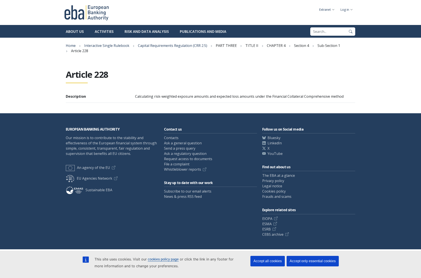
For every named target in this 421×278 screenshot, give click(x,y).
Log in (344, 9)
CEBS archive (273, 234)
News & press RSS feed (183, 196)
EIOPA (267, 218)
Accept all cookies (267, 261)
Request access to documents (188, 158)
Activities (104, 31)
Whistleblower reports (182, 169)
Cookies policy (274, 191)
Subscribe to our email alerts (187, 191)
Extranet (325, 9)
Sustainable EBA (99, 190)
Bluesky (274, 137)
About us (75, 31)
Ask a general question (183, 143)
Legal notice (272, 186)
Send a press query (179, 148)
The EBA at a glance (278, 175)
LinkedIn (275, 143)
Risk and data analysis (147, 31)
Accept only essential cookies (313, 261)
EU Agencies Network (94, 178)
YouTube (275, 153)
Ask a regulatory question (185, 153)
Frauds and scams (276, 196)
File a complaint (176, 164)
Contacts (171, 137)
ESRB (266, 229)
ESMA (267, 223)
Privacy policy (273, 180)
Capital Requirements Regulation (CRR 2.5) (172, 45)
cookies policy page (163, 259)
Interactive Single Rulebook (106, 45)
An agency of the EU (93, 167)
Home (71, 45)
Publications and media (203, 31)
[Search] (350, 31)
